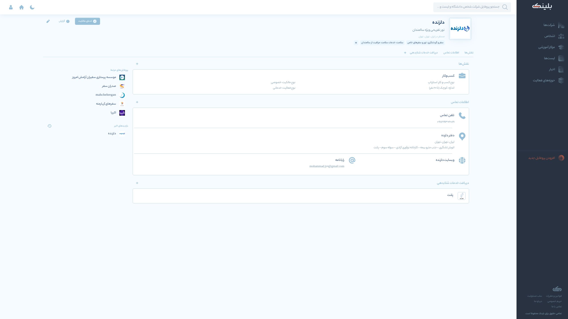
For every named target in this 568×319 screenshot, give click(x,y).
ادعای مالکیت (85, 21)
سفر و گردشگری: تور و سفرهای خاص (425, 43)
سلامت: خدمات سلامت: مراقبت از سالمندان (382, 43)
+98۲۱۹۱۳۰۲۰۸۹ (445, 122)
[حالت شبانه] (32, 7)
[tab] (469, 52)
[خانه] (21, 7)
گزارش (62, 21)
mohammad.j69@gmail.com (327, 166)
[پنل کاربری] (11, 7)
